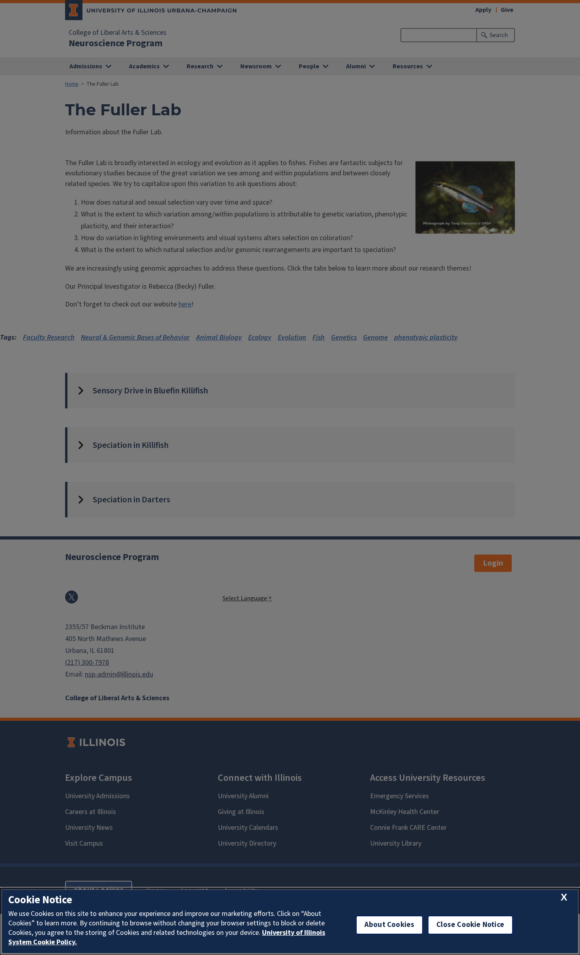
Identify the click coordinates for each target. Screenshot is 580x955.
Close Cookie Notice (470, 924)
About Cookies (389, 924)
